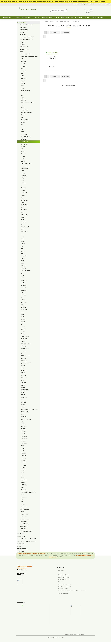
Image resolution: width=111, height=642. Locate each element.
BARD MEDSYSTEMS (26, 112)
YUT (22, 502)
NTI (22, 324)
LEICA (22, 273)
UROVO (23, 477)
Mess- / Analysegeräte (26, 54)
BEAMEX (23, 115)
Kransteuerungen (24, 49)
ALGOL (22, 85)
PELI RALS (87, 17)
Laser (21, 51)
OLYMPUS (23, 329)
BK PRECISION (24, 119)
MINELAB (23, 292)
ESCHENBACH (24, 168)
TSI (22, 475)
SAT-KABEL (24, 370)
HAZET (23, 212)
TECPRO (23, 433)
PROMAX (23, 346)
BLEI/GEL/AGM (26, 17)
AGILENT (23, 83)
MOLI (22, 297)
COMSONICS (24, 144)
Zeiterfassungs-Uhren (25, 531)
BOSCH (23, 122)
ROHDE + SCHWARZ (26, 363)
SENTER (23, 385)
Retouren (60, 581)
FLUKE (22, 180)
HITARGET (23, 219)
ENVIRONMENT (25, 166)
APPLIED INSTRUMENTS (27, 102)
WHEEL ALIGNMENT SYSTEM (28, 492)
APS (22, 105)
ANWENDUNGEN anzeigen (26, 24)
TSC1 (22, 472)
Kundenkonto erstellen (63, 579)
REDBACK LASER (25, 356)
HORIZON (23, 222)
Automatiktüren (24, 29)
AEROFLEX (23, 78)
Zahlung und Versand (63, 575)
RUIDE (22, 368)
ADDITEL (23, 68)
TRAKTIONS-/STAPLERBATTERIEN (42, 17)
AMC (22, 93)
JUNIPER (23, 253)
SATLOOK (23, 375)
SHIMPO (23, 387)
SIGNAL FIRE (24, 397)
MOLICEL (23, 300)
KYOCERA (23, 265)
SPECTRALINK (24, 412)
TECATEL (23, 429)
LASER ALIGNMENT (26, 270)
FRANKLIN (23, 183)
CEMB (22, 132)
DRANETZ (23, 153)
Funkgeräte (23, 42)
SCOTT (23, 380)
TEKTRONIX (24, 436)
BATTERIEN (17, 17)
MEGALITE (23, 280)
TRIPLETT (23, 470)
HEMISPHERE (24, 214)
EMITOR (23, 161)
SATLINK (23, 373)
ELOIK (22, 158)
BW (22, 124)
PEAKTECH (24, 339)
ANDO (22, 98)
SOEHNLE (23, 402)
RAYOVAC (23, 351)
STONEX (23, 414)
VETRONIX (23, 485)
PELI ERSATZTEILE (98, 17)
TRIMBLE (23, 468)
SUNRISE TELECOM (26, 419)
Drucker (22, 32)
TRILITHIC (23, 465)
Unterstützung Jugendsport (65, 586)
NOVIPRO (23, 319)
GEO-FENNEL (24, 200)
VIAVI (22, 487)
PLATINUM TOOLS (25, 343)
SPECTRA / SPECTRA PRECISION (29, 409)
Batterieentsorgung (63, 588)
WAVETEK (23, 489)
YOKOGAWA (24, 497)
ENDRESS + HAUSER (26, 163)
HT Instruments (25, 227)
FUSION (23, 195)
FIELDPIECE (24, 175)
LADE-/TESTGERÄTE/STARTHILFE (63, 17)
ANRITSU (23, 100)
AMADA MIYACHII (25, 90)
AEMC (22, 76)
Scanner (22, 511)
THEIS (22, 450)
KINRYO (23, 258)
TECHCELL (23, 431)
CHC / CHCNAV (24, 139)
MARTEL (23, 278)
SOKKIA (23, 404)
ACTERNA (23, 63)
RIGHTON (23, 358)
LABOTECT (24, 268)
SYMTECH (23, 426)
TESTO (23, 448)
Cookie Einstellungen (63, 593)
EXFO (22, 171)
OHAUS (23, 326)
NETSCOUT (24, 309)
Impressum (61, 570)
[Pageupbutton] (106, 639)
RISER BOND (24, 360)
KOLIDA (23, 261)
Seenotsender (23, 516)
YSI (22, 499)
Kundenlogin (100, 4)
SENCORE (23, 382)
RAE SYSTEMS (25, 348)
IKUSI (22, 239)
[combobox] (55, 32)
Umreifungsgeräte (24, 519)
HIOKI (22, 217)
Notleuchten (23, 506)
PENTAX (23, 341)
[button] (45, 32)
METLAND (23, 285)
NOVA (22, 317)
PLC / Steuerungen (25, 509)
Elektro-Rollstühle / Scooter (27, 37)
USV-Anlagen (23, 521)
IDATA (22, 234)
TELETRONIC (24, 438)
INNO (22, 246)
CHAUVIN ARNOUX (25, 136)
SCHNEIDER (24, 377)
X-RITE (23, 494)
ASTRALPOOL (24, 110)
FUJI (22, 185)
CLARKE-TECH (24, 141)
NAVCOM (23, 307)
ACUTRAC (23, 66)
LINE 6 (22, 275)
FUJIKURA (23, 188)
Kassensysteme (24, 46)
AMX (22, 95)
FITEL (22, 178)
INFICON (23, 244)
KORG (22, 263)
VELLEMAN (24, 480)
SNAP (22, 399)
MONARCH (23, 302)
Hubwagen (22, 44)
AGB (59, 572)
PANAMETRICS (25, 336)
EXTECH (23, 173)
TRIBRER (23, 463)
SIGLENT (23, 394)
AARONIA (23, 61)
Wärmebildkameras (25, 524)
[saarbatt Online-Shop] (27, 10)
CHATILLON (24, 134)
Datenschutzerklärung (63, 577)
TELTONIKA (24, 443)
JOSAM (23, 251)
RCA (22, 353)
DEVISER (23, 146)
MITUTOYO (24, 295)
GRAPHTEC (24, 209)
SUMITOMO (24, 416)
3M (22, 59)
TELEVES (23, 441)
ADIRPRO (23, 71)
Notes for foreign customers (65, 584)
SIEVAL (23, 392)
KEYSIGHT (23, 256)
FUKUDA (23, 190)
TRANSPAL (24, 460)
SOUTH (23, 407)
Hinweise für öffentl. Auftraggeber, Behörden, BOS (83, 4)
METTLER (23, 287)
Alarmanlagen (23, 27)
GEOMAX (23, 202)
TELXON (23, 446)
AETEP (23, 80)
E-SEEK (23, 156)
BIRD (22, 117)
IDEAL (22, 236)
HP (21, 224)
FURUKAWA (24, 192)
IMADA (22, 241)
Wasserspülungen (24, 526)
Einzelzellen (23, 34)
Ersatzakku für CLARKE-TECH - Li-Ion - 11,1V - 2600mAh (52, 57)
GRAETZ (23, 207)
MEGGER (23, 283)
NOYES (23, 321)
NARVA (23, 304)
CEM (22, 129)
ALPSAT (23, 88)
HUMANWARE (24, 231)
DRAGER (23, 151)
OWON (22, 334)
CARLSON (23, 127)
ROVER (23, 365)
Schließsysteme (24, 514)
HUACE (23, 229)
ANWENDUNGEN (7, 17)
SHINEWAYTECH (25, 390)
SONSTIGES (20, 551)
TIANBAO (23, 453)
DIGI (22, 149)
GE (21, 197)
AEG (22, 73)
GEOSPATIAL (24, 205)
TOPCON (23, 455)
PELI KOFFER (78, 17)
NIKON (22, 312)
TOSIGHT (23, 458)
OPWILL (23, 331)
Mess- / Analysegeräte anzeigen (29, 56)
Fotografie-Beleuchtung (26, 39)
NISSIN (22, 314)
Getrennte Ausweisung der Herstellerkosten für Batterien (72, 591)
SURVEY (23, 421)
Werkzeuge (23, 528)
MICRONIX (23, 290)
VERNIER (23, 482)
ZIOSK (22, 504)
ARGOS (23, 107)
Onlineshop (50, 637)
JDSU (22, 248)
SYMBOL (23, 424)
